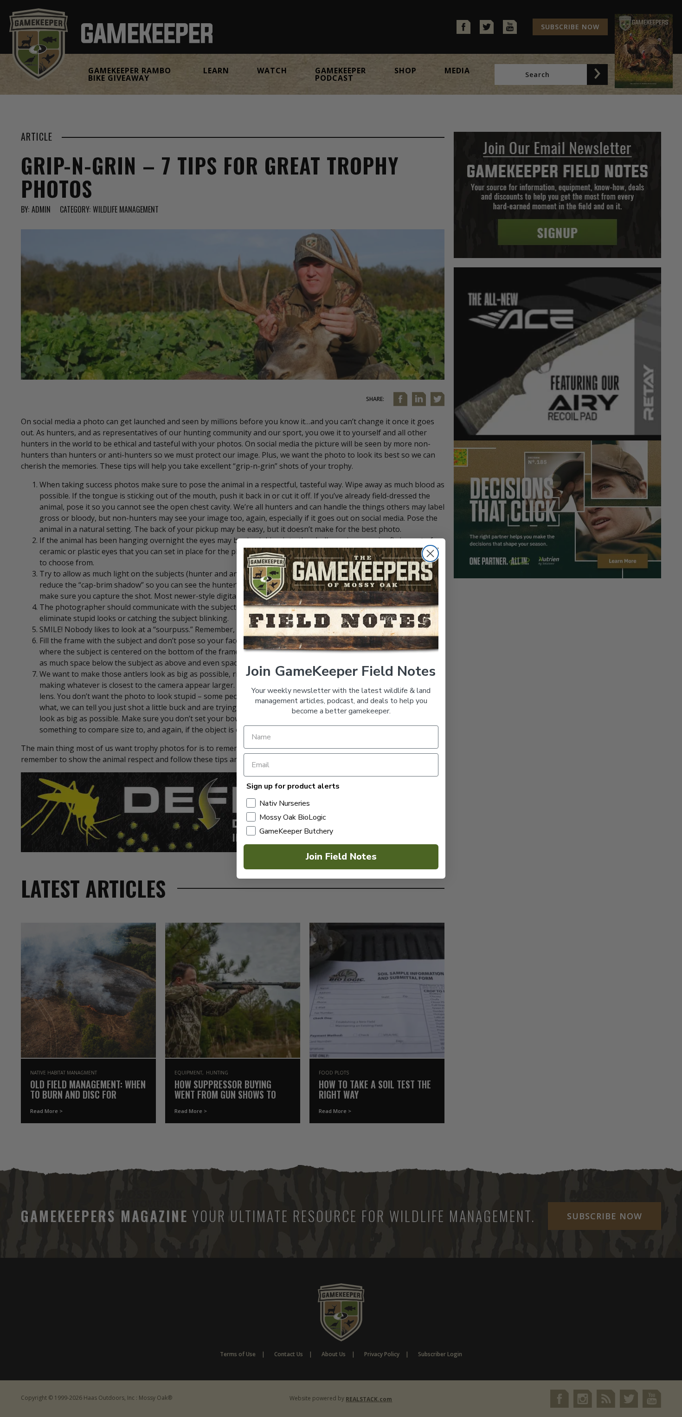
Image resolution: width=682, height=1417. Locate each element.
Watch (272, 70)
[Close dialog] (430, 553)
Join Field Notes (341, 856)
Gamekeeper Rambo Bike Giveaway (129, 74)
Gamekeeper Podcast (340, 74)
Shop (405, 70)
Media (457, 70)
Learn (216, 70)
